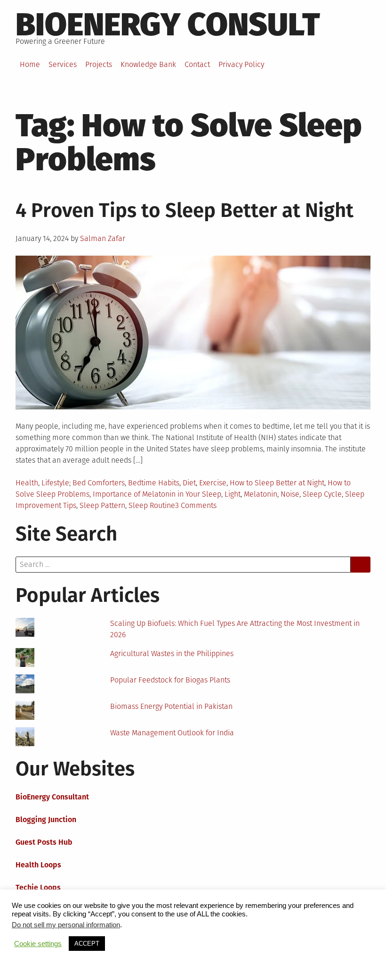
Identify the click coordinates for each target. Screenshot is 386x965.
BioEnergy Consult (168, 24)
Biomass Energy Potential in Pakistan (171, 706)
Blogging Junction (46, 819)
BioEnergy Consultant (52, 796)
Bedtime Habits (153, 482)
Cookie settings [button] (38, 944)
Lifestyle (55, 482)
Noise (290, 494)
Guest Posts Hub (44, 842)
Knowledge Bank (148, 64)
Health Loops (38, 864)
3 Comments (196, 505)
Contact (197, 64)
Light (233, 494)
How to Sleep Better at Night (277, 482)
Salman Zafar (102, 238)
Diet (189, 482)
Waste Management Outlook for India (172, 732)
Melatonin (260, 494)
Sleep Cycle (322, 494)
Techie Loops (38, 887)
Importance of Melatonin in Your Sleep (157, 494)
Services (62, 64)
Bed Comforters (98, 482)
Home (30, 64)
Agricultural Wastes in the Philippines (171, 653)
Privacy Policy (241, 64)
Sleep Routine (152, 505)
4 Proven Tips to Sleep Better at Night (185, 210)
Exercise (212, 482)
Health (27, 482)
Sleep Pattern (102, 505)
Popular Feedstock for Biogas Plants (170, 679)
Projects (98, 64)
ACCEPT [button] (86, 943)
